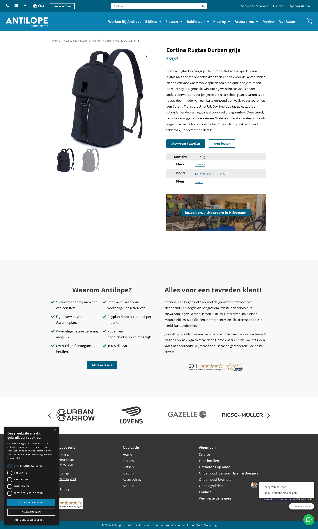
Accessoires (244, 21)
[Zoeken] (203, 6)
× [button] (54, 430)
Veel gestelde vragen (215, 498)
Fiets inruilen (209, 460)
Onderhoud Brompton (216, 479)
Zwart (199, 182)
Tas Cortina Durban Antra (213, 173)
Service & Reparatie (254, 6)
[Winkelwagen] (309, 21)
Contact (278, 6)
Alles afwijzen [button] (31, 512)
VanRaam (287, 21)
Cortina (200, 165)
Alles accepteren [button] (31, 502)
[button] (145, 55)
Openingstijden (299, 6)
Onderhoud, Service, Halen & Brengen (228, 473)
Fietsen (172, 21)
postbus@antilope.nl (61, 479)
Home (56, 40)
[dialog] (31, 476)
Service (204, 454)
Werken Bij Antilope (125, 21)
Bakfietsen (196, 21)
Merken (269, 21)
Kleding (219, 21)
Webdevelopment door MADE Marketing (191, 525)
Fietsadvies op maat (214, 467)
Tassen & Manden (91, 40)
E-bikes (151, 21)
